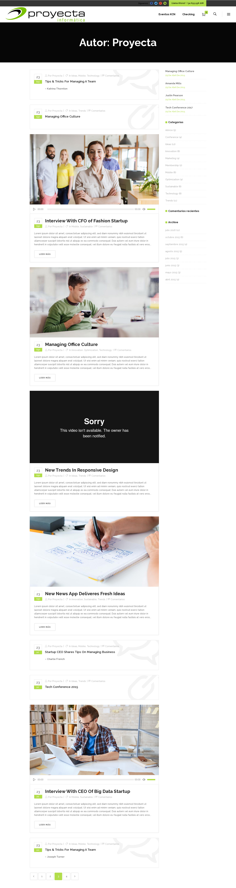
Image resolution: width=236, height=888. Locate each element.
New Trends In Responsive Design (81, 470)
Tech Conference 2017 (179, 107)
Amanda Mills (173, 83)
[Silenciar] (144, 209)
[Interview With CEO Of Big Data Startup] (94, 739)
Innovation (77, 350)
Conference (171, 137)
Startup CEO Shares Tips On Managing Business (80, 652)
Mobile (82, 75)
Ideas (74, 75)
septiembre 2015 (174, 244)
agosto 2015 (172, 251)
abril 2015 (170, 279)
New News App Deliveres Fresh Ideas (85, 593)
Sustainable (86, 226)
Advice (169, 130)
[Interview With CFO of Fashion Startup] (94, 169)
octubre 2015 (172, 237)
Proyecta (57, 75)
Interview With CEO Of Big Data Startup (87, 791)
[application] (94, 209)
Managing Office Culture (62, 116)
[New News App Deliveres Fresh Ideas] (94, 551)
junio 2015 (170, 265)
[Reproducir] (34, 209)
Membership (172, 165)
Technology (93, 75)
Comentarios (112, 75)
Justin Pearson (174, 95)
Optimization (91, 350)
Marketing (170, 158)
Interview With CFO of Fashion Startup (86, 220)
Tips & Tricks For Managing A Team (70, 81)
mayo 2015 (171, 272)
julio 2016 (170, 230)
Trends (82, 110)
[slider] (151, 209)
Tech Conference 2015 (61, 687)
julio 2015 (170, 258)
